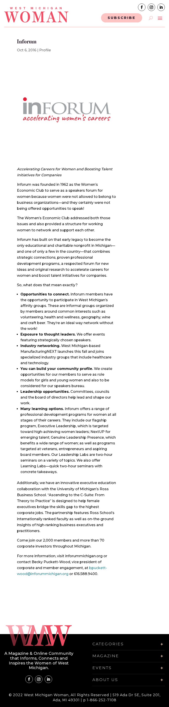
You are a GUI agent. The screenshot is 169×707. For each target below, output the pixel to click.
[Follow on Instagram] (151, 7)
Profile (45, 50)
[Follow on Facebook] (141, 7)
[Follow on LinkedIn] (161, 7)
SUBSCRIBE (122, 18)
